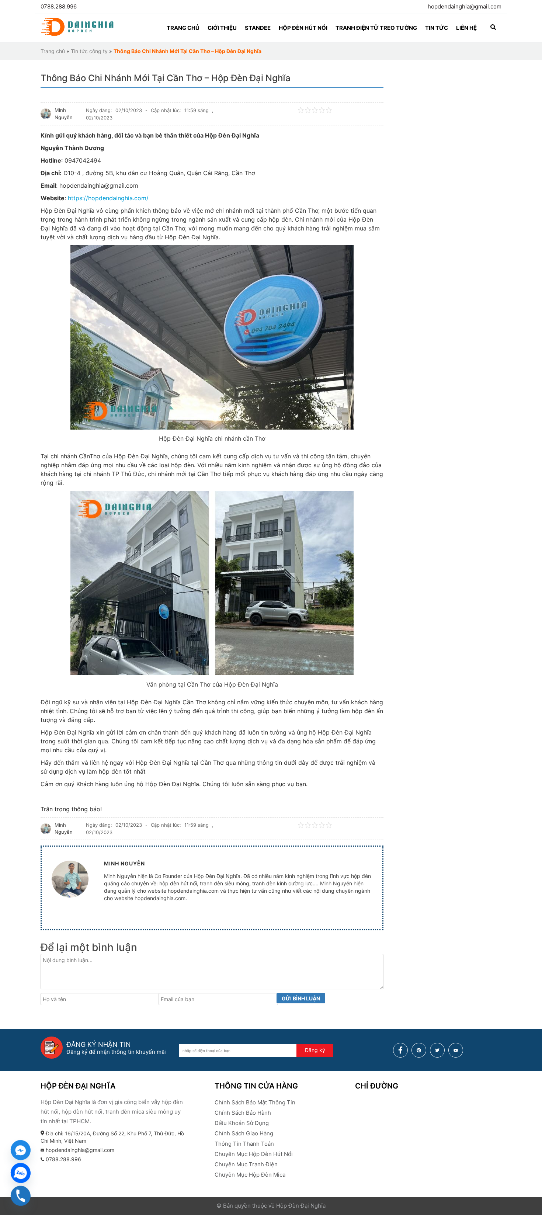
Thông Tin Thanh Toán (244, 1143)
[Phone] (21, 1196)
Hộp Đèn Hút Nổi (303, 27)
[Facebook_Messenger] (21, 1150)
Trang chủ (53, 51)
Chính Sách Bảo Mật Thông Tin (255, 1102)
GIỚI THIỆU (222, 27)
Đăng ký (315, 1050)
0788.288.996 (59, 6)
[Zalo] (21, 1173)
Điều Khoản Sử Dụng (242, 1123)
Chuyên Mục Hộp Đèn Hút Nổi (254, 1153)
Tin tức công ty (89, 51)
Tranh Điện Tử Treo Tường (376, 27)
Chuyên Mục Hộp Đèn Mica (250, 1174)
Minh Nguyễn (64, 113)
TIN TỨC (436, 27)
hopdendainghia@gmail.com (464, 6)
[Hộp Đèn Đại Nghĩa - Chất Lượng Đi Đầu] (77, 35)
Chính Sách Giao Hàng (244, 1133)
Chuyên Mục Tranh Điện (246, 1164)
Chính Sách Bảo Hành (243, 1112)
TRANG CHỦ (183, 27)
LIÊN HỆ (466, 27)
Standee (258, 27)
